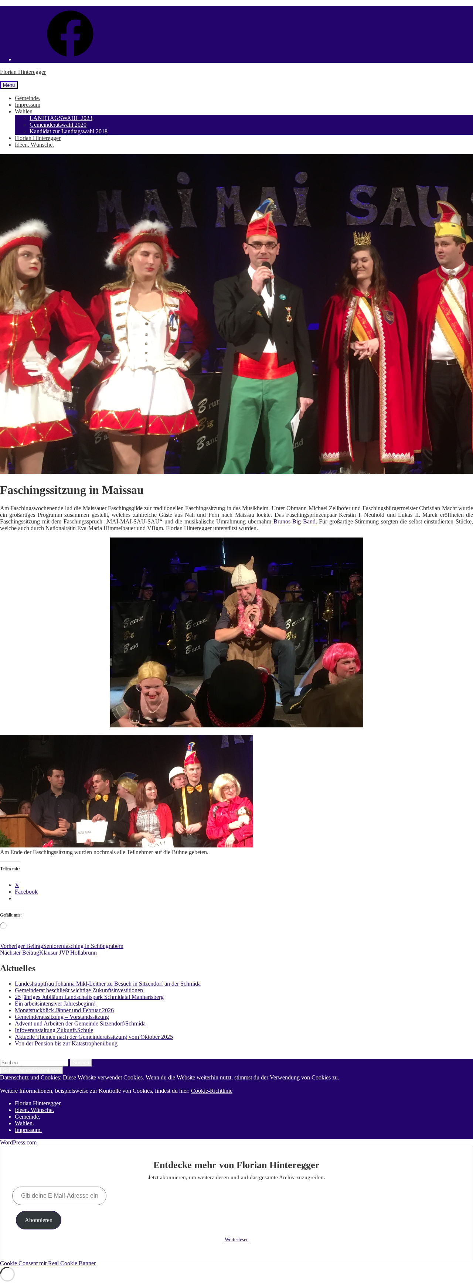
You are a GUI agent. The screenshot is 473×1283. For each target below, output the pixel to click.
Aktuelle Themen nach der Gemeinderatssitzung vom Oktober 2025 (94, 1037)
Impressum (27, 105)
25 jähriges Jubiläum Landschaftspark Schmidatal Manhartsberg (89, 997)
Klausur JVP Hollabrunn (48, 952)
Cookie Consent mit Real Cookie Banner (48, 1263)
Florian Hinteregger (23, 72)
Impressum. (28, 1130)
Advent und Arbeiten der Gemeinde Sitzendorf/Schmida (80, 1023)
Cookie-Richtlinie (211, 1091)
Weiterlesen (237, 1239)
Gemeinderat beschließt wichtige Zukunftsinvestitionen (79, 990)
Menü (9, 85)
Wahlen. (24, 1123)
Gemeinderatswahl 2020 (58, 125)
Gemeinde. (27, 98)
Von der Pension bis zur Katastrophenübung (66, 1043)
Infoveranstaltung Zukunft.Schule (54, 1030)
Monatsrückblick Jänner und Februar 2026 (64, 1010)
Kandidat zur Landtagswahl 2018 (69, 131)
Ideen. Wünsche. (34, 144)
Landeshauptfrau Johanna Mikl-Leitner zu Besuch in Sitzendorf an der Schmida (108, 983)
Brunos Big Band (294, 521)
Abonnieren (38, 1220)
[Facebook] (70, 59)
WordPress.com (18, 1142)
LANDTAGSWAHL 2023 (61, 118)
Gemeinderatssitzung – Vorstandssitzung (62, 1017)
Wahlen (24, 111)
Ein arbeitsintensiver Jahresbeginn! (55, 1003)
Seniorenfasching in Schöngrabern (61, 946)
